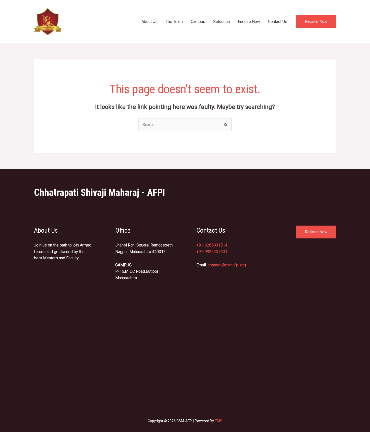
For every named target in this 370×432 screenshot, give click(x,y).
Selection (221, 21)
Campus (198, 21)
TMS (218, 421)
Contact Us (277, 21)
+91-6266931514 (211, 245)
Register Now (316, 232)
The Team (174, 21)
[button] (316, 21)
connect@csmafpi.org (227, 265)
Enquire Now (249, 21)
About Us (149, 21)
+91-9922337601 (211, 251)
